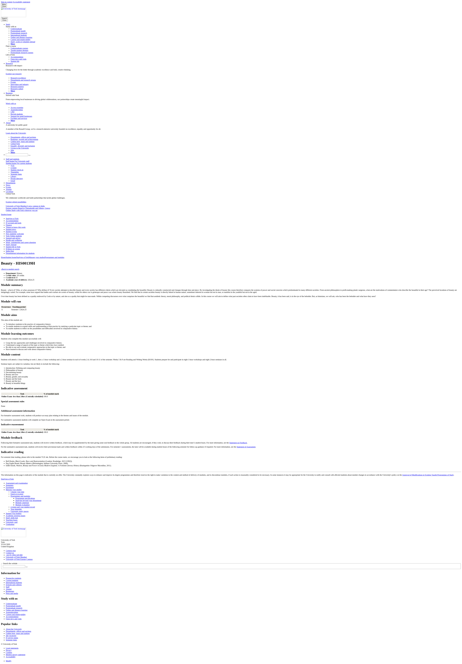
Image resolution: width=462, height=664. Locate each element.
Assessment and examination (17, 483)
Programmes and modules (54, 257)
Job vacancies (11, 636)
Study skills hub (12, 518)
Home (3, 257)
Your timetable (16, 509)
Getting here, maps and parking (18, 633)
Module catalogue (22, 503)
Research (9, 63)
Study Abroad (11, 245)
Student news (11, 229)
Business (9, 93)
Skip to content (6, 2)
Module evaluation (22, 505)
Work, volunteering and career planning (21, 242)
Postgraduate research (14, 608)
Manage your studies (37, 257)
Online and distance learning (16, 610)
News (8, 185)
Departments (10, 183)
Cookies (9, 652)
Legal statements (12, 648)
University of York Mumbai (16, 557)
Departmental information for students (20, 253)
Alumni (9, 189)
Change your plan (17, 492)
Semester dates (11, 640)
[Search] (29, 155)
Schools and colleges (14, 585)
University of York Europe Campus (19, 559)
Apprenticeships (12, 612)
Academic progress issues (15, 516)
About (8, 123)
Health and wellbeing (14, 240)
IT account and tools (13, 223)
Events (8, 187)
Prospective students (13, 578)
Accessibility (11, 657)
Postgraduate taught (13, 606)
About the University (14, 629)
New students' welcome (15, 234)
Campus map (11, 551)
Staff (7, 587)
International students (14, 583)
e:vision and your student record (23, 507)
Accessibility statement (21, 2)
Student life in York (13, 247)
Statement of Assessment (246, 447)
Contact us (10, 553)
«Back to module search (10, 269)
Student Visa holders (13, 513)
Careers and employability (16, 614)
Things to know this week (16, 227)
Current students (12, 580)
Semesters (9, 485)
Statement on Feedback (238, 443)
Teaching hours (11, 520)
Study (8, 24)
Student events (11, 232)
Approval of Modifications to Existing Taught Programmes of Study (428, 475)
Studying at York (12, 219)
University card (11, 522)
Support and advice (13, 238)
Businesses (10, 591)
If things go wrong (13, 249)
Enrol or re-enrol (17, 494)
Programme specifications (25, 498)
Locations (9, 192)
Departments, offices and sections (18, 631)
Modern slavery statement (15, 655)
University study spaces (20, 511)
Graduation (10, 524)
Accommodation (12, 221)
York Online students (14, 236)
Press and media (12, 593)
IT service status (12, 638)
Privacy (9, 650)
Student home (6, 214)
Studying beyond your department (28, 500)
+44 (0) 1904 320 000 (14, 555)
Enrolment (10, 487)
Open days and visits (14, 619)
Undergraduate (11, 604)
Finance (9, 225)
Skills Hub (10, 251)
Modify (8, 661)
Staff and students (12, 159)
